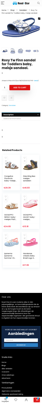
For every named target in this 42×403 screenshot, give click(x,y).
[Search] (38, 3)
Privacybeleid (7, 388)
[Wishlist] (15, 399)
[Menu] (2, 3)
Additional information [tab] (12, 118)
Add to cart (19, 88)
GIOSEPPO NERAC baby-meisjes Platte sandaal (10, 218)
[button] (39, 18)
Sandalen (23, 10)
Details (36, 81)
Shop (12, 10)
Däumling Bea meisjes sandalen (29, 178)
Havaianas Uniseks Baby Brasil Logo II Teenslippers (29, 257)
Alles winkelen (7, 369)
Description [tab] (8, 115)
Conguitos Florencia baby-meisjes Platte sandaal (10, 179)
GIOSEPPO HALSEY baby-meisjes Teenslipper (29, 218)
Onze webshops (8, 375)
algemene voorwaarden (11, 391)
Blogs (4, 365)
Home (4, 10)
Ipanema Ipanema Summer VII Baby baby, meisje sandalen (9, 259)
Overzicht (5, 372)
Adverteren (6, 378)
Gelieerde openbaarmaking (12, 394)
